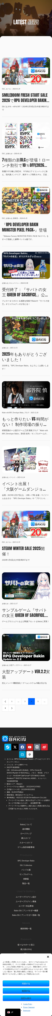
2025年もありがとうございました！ (24, 356)
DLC (3, 89)
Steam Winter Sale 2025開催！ (23, 551)
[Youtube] (29, 747)
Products (26, 855)
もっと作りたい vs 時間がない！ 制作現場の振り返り (25, 421)
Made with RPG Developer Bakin (12, 413)
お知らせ (9, 154)
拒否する (26, 990)
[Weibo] (44, 747)
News (26, 923)
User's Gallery (26, 891)
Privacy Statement (29, 1007)
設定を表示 (26, 998)
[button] (48, 956)
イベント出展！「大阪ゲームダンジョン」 (22, 486)
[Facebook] (22, 747)
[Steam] (7, 747)
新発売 (15, 218)
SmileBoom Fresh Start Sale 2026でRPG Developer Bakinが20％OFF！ (24, 97)
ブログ (26, 413)
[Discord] (37, 747)
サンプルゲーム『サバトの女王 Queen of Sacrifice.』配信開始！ (25, 612)
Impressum (26, 1010)
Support (26, 939)
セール (8, 89)
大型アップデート (15, 665)
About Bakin (26, 819)
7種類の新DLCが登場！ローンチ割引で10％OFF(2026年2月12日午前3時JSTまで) (26, 162)
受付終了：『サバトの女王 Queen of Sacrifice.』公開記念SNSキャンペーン (25, 292)
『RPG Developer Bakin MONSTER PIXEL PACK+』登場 (24, 227)
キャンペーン (14, 283)
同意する (26, 983)
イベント (12, 477)
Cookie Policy (27, 1004)
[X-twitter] (15, 747)
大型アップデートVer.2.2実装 (26, 674)
